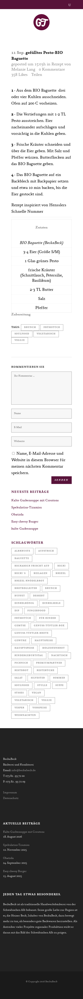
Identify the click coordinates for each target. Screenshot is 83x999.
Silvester (38, 678)
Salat (19, 678)
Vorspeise (39, 708)
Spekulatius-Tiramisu (26, 507)
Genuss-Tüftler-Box (49, 626)
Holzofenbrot (53, 648)
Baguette (22, 558)
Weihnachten (25, 715)
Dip (17, 611)
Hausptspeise (24, 648)
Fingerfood (36, 611)
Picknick (21, 663)
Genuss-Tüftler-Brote (32, 633)
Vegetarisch (46, 334)
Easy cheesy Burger (24, 521)
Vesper (19, 708)
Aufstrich (46, 551)
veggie (20, 340)
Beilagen (41, 573)
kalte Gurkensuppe (24, 528)
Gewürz (21, 641)
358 (19, 74)
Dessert (39, 596)
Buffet (20, 596)
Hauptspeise (44, 641)
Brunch (30, 327)
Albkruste (22, 551)
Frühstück (52, 327)
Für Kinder (47, 618)
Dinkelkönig (24, 603)
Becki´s (20, 573)
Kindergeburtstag (29, 655)
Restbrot (22, 670)
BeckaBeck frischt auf (32, 566)
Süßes (19, 693)
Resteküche (45, 670)
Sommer (59, 678)
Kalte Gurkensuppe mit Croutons (35, 500)
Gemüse (20, 626)
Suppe (59, 685)
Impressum (10, 792)
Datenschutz (11, 798)
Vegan (36, 693)
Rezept (57, 64)
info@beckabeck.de (23, 770)
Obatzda (17, 514)
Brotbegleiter (26, 588)
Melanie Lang (23, 70)
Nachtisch (59, 655)
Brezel (61, 573)
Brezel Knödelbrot (29, 581)
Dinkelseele (51, 603)
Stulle (42, 685)
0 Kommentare (52, 70)
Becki (61, 566)
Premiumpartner (49, 663)
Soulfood (22, 334)
